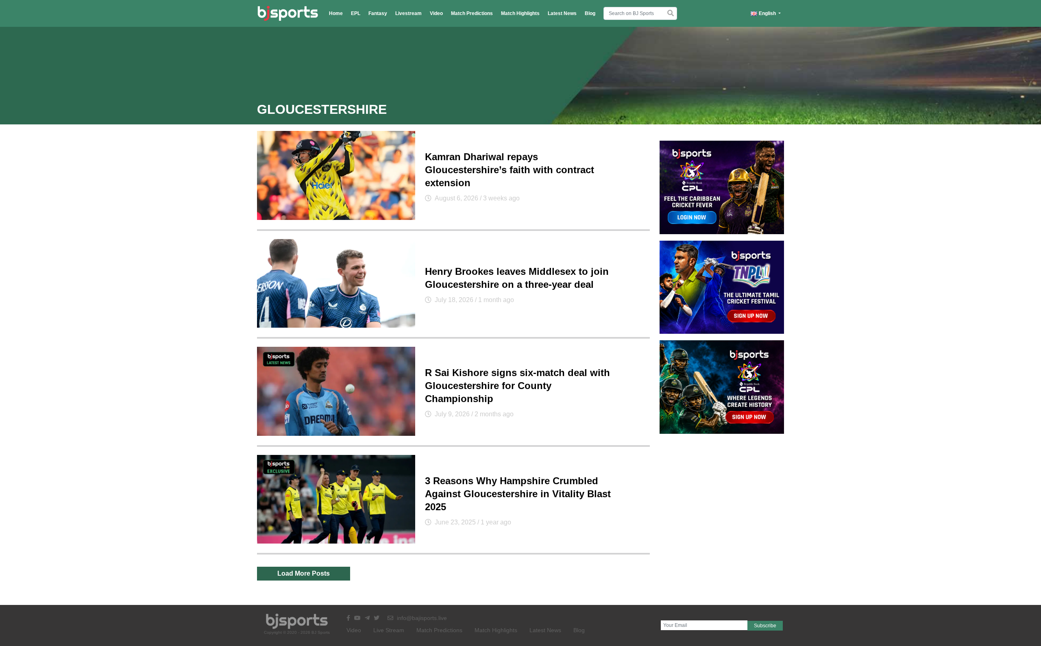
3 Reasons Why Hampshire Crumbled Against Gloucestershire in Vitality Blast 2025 (518, 493)
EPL (355, 13)
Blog (590, 13)
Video (436, 13)
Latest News (562, 13)
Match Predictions (472, 13)
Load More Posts (303, 573)
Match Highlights (520, 13)
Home (336, 13)
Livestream (408, 13)
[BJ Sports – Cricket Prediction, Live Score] (287, 13)
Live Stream (388, 630)
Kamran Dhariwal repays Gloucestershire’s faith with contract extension (509, 169)
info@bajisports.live (421, 618)
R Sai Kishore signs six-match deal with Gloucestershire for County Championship (517, 385)
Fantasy (377, 13)
